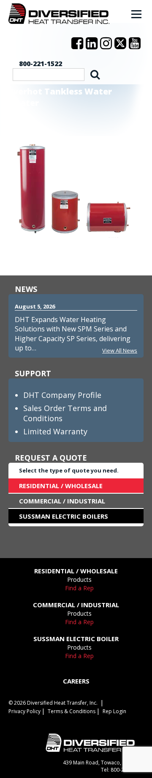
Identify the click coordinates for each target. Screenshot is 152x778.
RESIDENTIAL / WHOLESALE (61, 485)
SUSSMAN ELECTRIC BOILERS (63, 516)
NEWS (26, 289)
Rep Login (114, 711)
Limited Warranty (55, 431)
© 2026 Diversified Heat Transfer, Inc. (53, 702)
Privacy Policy (24, 711)
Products (79, 579)
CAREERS (76, 681)
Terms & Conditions (71, 711)
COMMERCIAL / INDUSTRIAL (62, 501)
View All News (119, 350)
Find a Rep (79, 588)
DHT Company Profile (62, 395)
